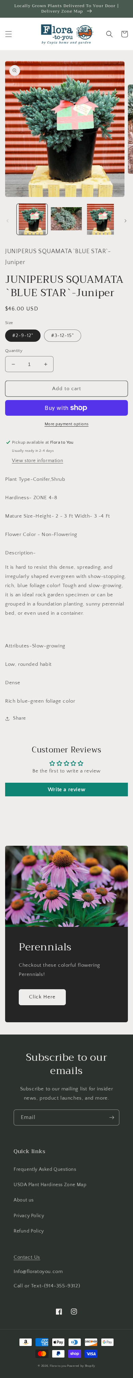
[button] (8, 34)
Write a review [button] (66, 789)
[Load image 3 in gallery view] (100, 219)
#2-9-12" (22, 335)
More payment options (67, 424)
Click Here (42, 997)
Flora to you (58, 1365)
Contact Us (27, 1257)
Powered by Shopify (81, 1365)
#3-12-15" (62, 335)
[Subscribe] (111, 1117)
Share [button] (19, 718)
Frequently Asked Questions (45, 1169)
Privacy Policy (29, 1216)
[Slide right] (125, 220)
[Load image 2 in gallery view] (66, 219)
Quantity (14, 350)
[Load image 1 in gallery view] (32, 219)
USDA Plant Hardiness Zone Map (50, 1185)
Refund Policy (29, 1231)
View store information (37, 460)
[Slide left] (7, 220)
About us (24, 1200)
